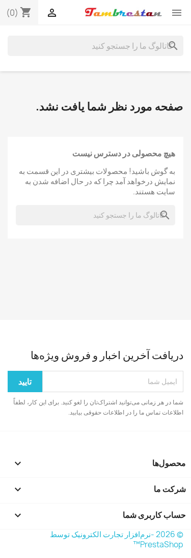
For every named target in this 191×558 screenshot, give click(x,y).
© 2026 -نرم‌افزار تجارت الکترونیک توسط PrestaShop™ (116, 539)
